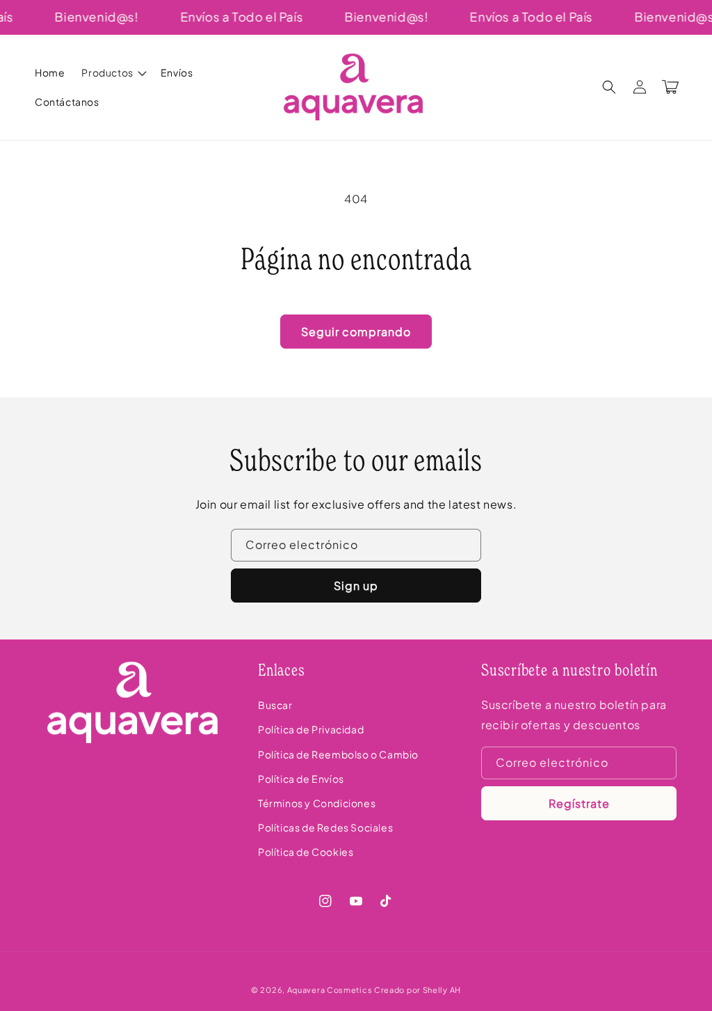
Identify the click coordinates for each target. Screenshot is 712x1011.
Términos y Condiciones (316, 803)
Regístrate (579, 803)
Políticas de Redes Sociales (325, 827)
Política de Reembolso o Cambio (338, 754)
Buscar (275, 705)
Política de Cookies (305, 851)
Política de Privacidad (311, 729)
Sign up (356, 585)
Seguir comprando (356, 331)
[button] (112, 72)
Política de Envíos (301, 778)
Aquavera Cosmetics (330, 989)
